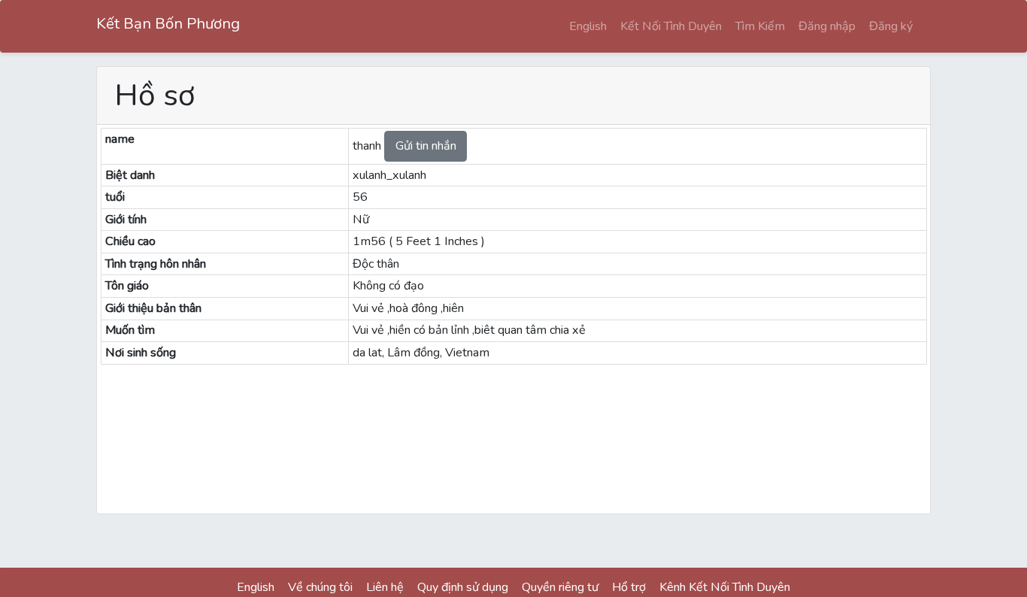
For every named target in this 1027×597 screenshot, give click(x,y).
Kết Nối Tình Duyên (671, 26)
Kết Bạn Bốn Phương (168, 24)
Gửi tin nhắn (425, 146)
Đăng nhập (827, 26)
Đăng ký (891, 26)
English (588, 26)
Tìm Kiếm (760, 26)
